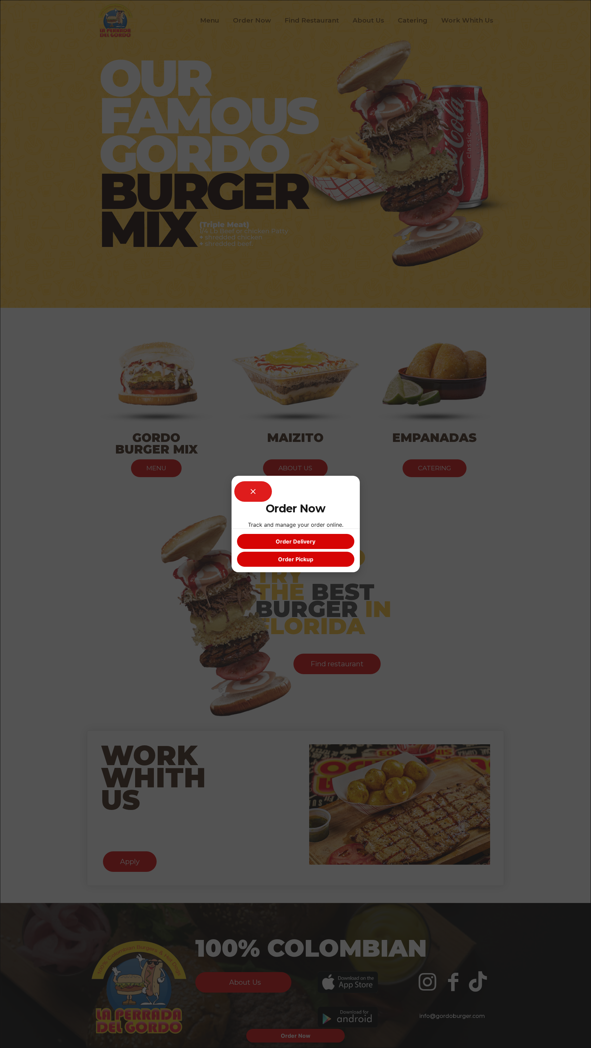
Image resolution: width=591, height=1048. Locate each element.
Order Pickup (295, 559)
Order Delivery (295, 541)
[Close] (253, 491)
